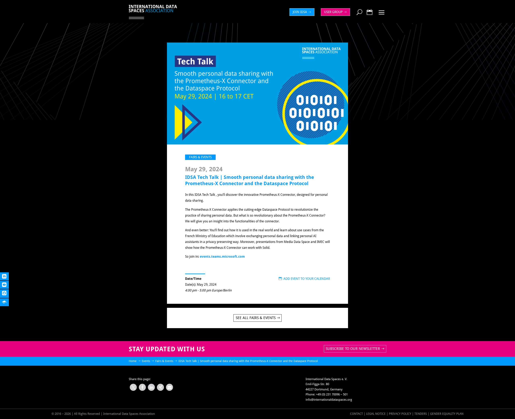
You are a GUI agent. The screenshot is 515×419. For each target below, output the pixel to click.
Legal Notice (376, 414)
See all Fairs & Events (256, 318)
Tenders (420, 414)
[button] (133, 387)
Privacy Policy (400, 414)
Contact (356, 414)
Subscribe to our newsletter (353, 348)
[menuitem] (302, 12)
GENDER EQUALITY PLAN (447, 414)
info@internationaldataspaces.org (329, 399)
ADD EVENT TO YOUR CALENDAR (304, 279)
